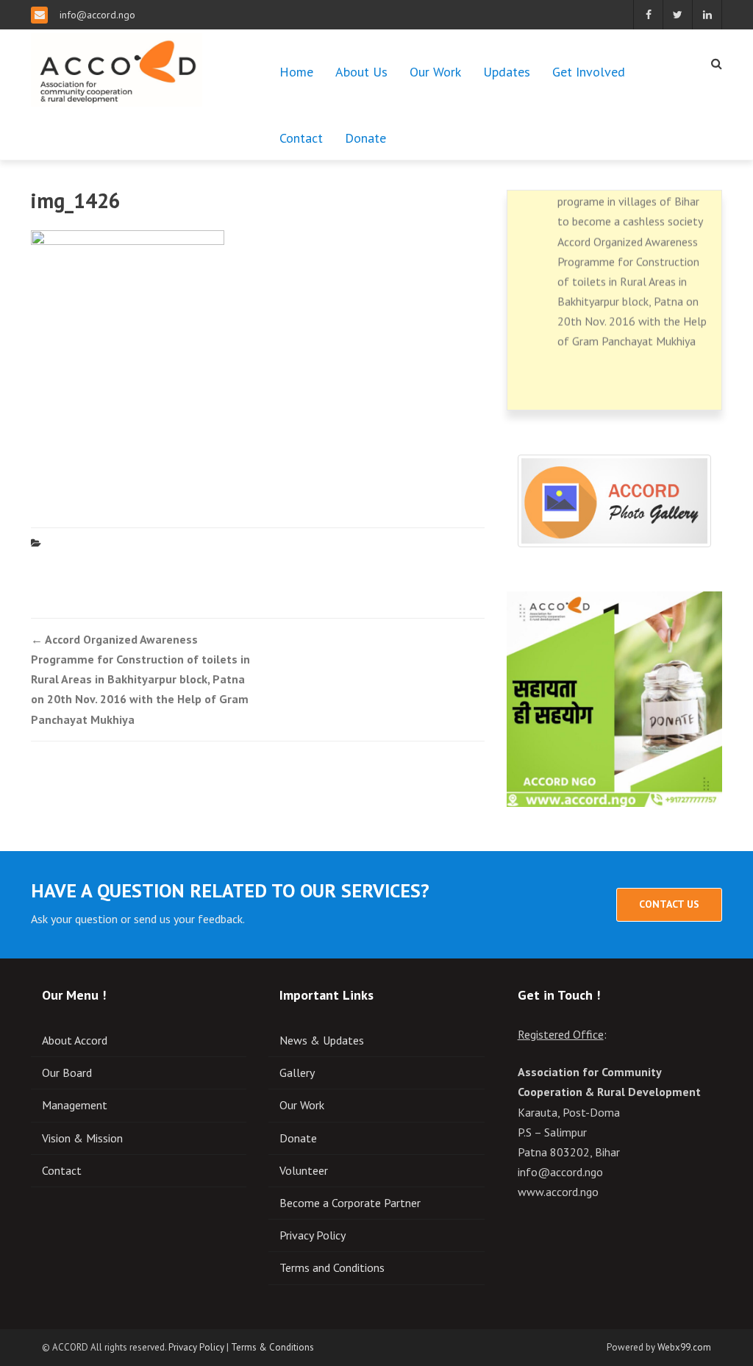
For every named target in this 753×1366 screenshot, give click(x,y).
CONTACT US (669, 904)
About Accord (74, 1040)
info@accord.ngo (97, 14)
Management (74, 1105)
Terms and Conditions (332, 1267)
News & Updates (321, 1040)
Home (296, 71)
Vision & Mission (82, 1138)
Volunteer (303, 1170)
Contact (301, 137)
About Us (361, 71)
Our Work (435, 71)
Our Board (67, 1072)
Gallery (297, 1072)
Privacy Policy (312, 1235)
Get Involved (588, 71)
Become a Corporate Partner (350, 1202)
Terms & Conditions (272, 1347)
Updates (506, 71)
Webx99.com (684, 1347)
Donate (365, 137)
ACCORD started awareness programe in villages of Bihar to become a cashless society (630, 195)
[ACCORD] (116, 67)
